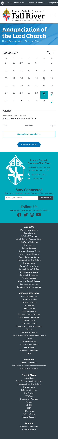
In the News (29, 378)
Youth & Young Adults (29, 344)
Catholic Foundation (36, 3)
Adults (29, 338)
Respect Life (29, 347)
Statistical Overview (29, 236)
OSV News (29, 411)
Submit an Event (29, 144)
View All (29, 402)
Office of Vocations (29, 332)
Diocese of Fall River (15, 3)
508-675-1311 (39, 174)
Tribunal (29, 329)
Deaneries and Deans (29, 272)
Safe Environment (29, 323)
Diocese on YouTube (29, 399)
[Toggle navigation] (53, 15)
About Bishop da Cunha (29, 257)
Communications (29, 311)
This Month (29, 126)
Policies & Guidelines (29, 275)
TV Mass (29, 396)
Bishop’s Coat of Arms (29, 266)
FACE (29, 353)
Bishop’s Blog (29, 263)
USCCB (29, 405)
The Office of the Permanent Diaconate (29, 366)
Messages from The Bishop (29, 260)
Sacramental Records (29, 284)
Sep (51, 126)
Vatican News (29, 414)
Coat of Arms (29, 233)
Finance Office (29, 320)
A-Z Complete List (29, 296)
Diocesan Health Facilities (29, 314)
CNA (29, 408)
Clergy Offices (29, 308)
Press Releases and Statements (29, 381)
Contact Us (37, 178)
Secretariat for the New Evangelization (29, 335)
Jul (6, 126)
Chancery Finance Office (29, 251)
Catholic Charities (29, 299)
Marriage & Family (29, 341)
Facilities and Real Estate (29, 317)
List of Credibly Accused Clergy (29, 239)
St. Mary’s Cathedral (29, 242)
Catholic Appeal (29, 429)
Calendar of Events (29, 390)
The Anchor (29, 393)
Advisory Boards (29, 278)
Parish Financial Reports (29, 254)
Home (5, 41)
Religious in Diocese (29, 369)
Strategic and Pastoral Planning (29, 326)
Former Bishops (29, 248)
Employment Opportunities (29, 287)
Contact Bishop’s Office (29, 269)
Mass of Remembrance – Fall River (20, 118)
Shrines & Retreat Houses (29, 281)
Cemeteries (29, 305)
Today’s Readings (29, 417)
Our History (29, 245)
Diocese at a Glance (29, 230)
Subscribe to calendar (27, 134)
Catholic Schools (29, 302)
